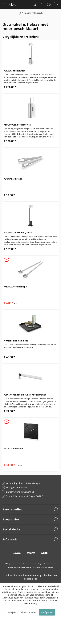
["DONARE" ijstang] (30, 161)
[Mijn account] (48, 4)
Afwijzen (12, 612)
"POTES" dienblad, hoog (16, 340)
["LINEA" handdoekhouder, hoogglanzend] (30, 377)
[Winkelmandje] (56, 4)
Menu (4, 4)
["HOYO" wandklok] (30, 431)
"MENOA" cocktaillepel (15, 286)
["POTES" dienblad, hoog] (30, 323)
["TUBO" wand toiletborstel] (30, 107)
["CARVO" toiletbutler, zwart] (30, 215)
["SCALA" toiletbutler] (30, 53)
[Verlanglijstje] (41, 4)
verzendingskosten (39, 564)
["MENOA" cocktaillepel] (30, 269)
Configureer (47, 612)
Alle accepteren (28, 612)
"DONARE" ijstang (13, 178)
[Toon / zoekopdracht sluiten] (34, 4)
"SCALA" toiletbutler (14, 70)
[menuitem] (4, 4)
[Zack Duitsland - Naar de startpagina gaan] (12, 5)
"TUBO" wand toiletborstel (17, 124)
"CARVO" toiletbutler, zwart (18, 232)
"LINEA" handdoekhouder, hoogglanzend (25, 394)
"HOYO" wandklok (13, 448)
